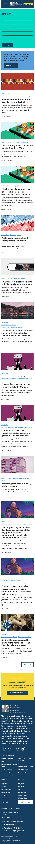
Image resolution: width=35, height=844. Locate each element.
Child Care (12, 142)
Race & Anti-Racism (24, 773)
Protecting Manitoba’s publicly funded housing (16, 485)
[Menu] (5, 4)
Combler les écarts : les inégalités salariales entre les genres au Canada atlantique (15, 433)
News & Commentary (6, 637)
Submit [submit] (7, 45)
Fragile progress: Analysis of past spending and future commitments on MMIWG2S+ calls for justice (16, 590)
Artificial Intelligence (15, 278)
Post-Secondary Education (25, 766)
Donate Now (28, 4)
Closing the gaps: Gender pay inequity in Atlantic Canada (15, 385)
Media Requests (22, 795)
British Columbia (6, 789)
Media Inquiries (10, 824)
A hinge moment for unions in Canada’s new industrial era (15, 100)
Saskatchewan (5, 792)
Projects (21, 783)
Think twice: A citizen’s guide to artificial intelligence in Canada (16, 283)
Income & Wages (23, 427)
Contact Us (22, 792)
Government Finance (6, 478)
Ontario (3, 799)
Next (26, 665)
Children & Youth (20, 142)
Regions (4, 783)
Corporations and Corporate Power (9, 765)
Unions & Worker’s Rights (24, 96)
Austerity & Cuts (5, 524)
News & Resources (7, 755)
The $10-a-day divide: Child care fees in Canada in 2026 (17, 146)
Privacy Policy (17, 840)
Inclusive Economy (6, 770)
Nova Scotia (4, 322)
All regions (5, 817)
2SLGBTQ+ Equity (23, 770)
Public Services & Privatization (9, 327)
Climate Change (23, 776)
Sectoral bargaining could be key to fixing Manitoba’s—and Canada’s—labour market (15, 643)
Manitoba (3, 476)
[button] (17, 22)
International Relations (8, 776)
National (3, 786)
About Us (21, 786)
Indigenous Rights (15, 524)
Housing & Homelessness (19, 478)
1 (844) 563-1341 (18, 831)
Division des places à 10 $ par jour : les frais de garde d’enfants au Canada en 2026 (15, 192)
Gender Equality (14, 376)
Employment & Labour (7, 96)
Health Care (13, 234)
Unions (3, 761)
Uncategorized (28, 524)
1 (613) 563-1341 (18, 828)
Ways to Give (22, 798)
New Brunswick (5, 378)
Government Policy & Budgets (9, 583)
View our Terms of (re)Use (7, 840)
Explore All (21, 779)
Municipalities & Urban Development (24, 759)
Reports (16, 96)
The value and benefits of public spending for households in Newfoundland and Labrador (17, 333)
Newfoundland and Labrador (8, 324)
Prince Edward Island (7, 381)
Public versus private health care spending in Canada (14, 239)
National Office (5, 93)
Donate (9, 65)
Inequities (21, 376)
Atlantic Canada (5, 376)
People (20, 789)
